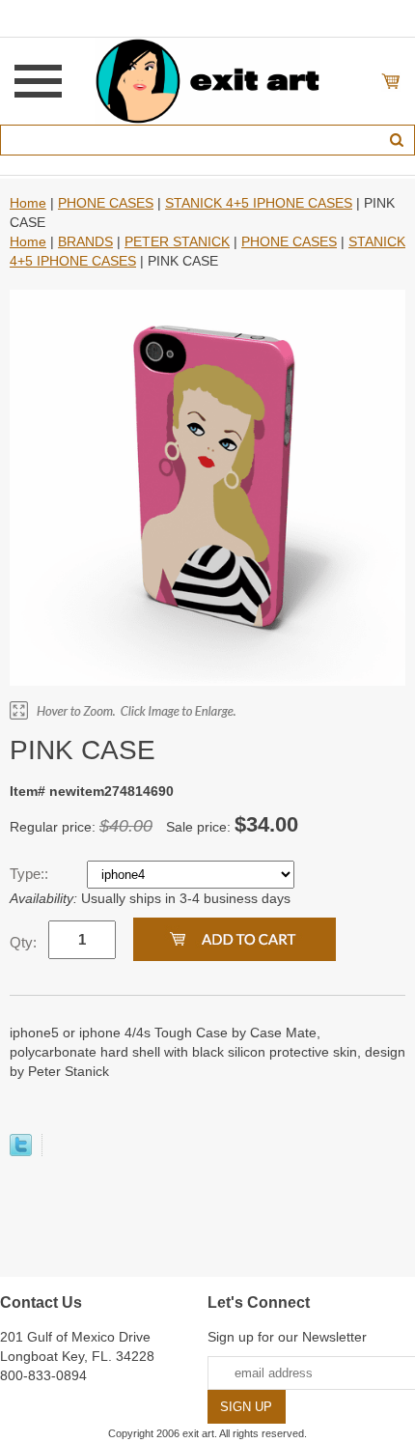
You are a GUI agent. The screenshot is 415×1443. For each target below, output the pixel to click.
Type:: (31, 873)
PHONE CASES (105, 203)
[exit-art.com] (207, 80)
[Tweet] (21, 1151)
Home (28, 203)
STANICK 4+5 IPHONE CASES (258, 203)
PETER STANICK (177, 241)
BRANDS (85, 241)
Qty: (23, 942)
